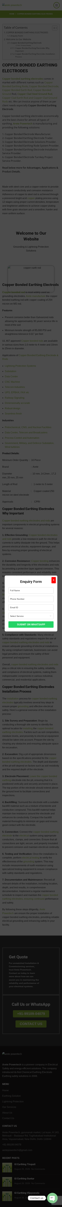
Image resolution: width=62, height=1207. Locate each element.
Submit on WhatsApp (31, 624)
